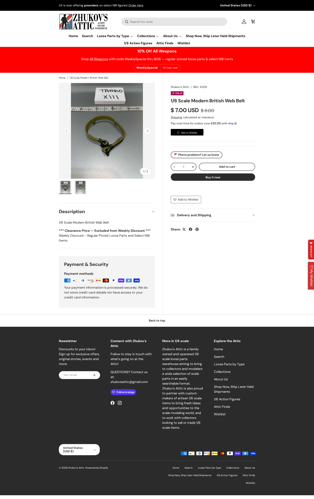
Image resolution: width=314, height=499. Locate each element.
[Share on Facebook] (190, 229)
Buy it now (213, 177)
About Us (170, 36)
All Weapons (99, 59)
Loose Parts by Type (113, 36)
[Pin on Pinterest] (197, 229)
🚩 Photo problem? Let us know (196, 155)
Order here (135, 5)
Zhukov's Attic (180, 87)
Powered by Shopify (96, 467)
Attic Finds (165, 43)
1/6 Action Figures (138, 43)
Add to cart (227, 167)
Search (87, 36)
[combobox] (174, 22)
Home (73, 36)
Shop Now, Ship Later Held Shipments (215, 36)
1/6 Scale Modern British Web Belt (89, 77)
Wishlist (183, 43)
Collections (146, 36)
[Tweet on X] (184, 229)
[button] (253, 21)
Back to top (157, 320)
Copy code (172, 67)
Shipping (176, 117)
